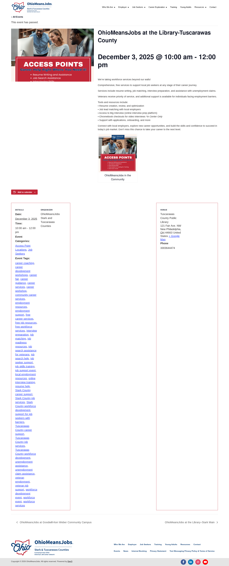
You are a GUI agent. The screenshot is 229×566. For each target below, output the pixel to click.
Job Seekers (137, 7)
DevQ (70, 561)
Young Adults (185, 7)
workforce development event (26, 493)
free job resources (26, 322)
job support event (25, 370)
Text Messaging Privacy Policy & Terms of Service (192, 551)
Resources (199, 7)
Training (173, 7)
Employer (122, 7)
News (125, 551)
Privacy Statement (158, 551)
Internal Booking (139, 551)
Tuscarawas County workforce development (25, 453)
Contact (213, 7)
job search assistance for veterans (25, 350)
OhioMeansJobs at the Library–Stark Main (190, 522)
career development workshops (22, 271)
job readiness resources (23, 342)
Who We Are (107, 7)
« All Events (17, 16)
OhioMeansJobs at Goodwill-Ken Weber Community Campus (55, 522)
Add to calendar (25, 192)
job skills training (24, 366)
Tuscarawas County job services (22, 441)
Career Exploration (157, 7)
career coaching (24, 263)
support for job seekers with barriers (23, 418)
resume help (22, 386)
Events (117, 551)
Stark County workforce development (25, 406)
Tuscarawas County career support (23, 430)
